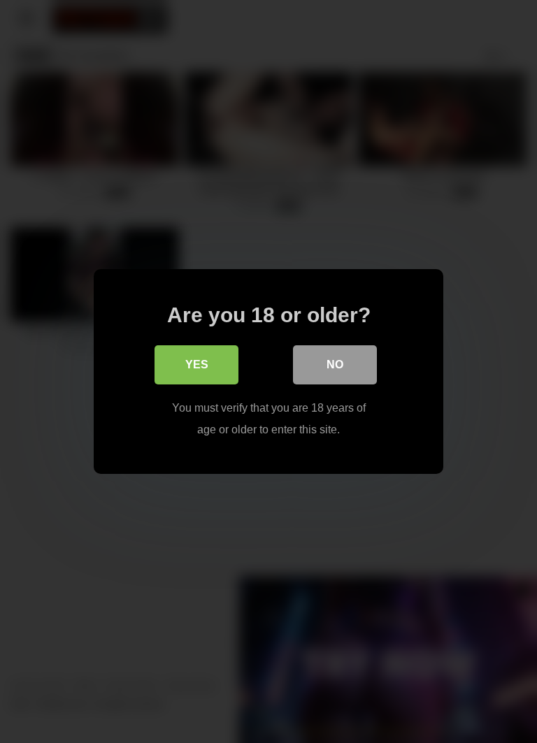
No (335, 364)
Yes (196, 364)
